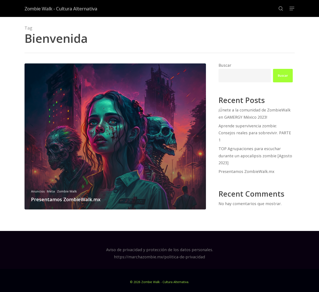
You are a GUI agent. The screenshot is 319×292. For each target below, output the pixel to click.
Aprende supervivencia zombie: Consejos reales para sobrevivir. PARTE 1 (255, 133)
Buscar (225, 65)
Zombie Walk (67, 191)
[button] (292, 8)
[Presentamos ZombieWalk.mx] (115, 136)
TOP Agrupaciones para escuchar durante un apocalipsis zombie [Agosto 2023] (255, 155)
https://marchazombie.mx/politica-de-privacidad (159, 256)
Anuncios (38, 191)
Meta (51, 191)
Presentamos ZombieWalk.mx (246, 171)
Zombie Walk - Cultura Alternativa (61, 8)
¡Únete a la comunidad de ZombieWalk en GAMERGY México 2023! (255, 113)
